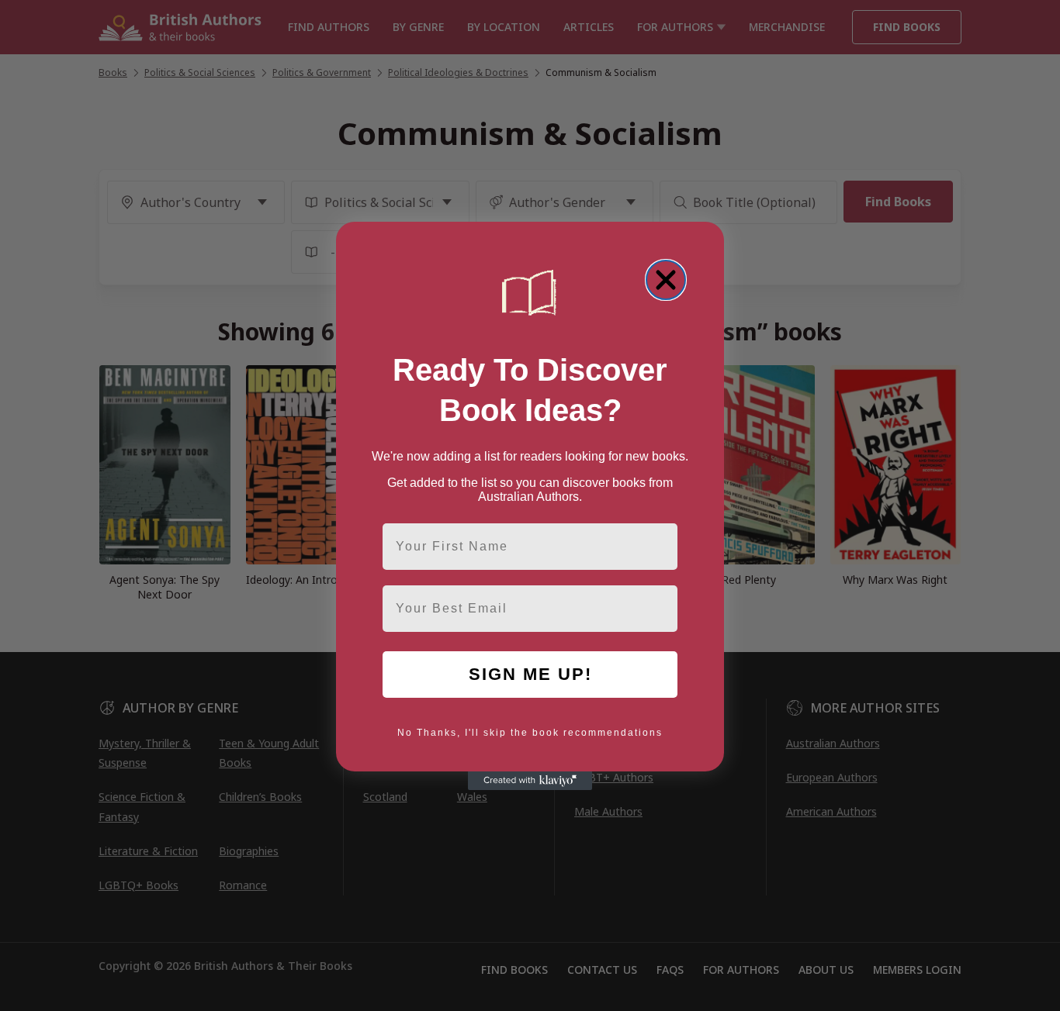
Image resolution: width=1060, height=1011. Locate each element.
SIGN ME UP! (530, 674)
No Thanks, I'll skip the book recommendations (530, 732)
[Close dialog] (665, 280)
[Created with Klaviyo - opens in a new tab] (530, 780)
